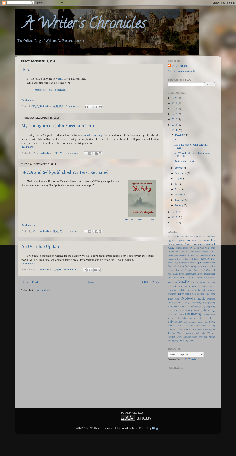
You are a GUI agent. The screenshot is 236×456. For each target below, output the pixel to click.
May (178, 189)
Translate (171, 333)
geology (171, 270)
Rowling (196, 314)
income (200, 273)
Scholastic (182, 318)
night (177, 298)
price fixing (173, 310)
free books (172, 266)
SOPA (175, 325)
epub (199, 262)
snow (170, 325)
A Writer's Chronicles (80, 24)
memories (210, 290)
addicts (202, 236)
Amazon (171, 244)
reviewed (182, 314)
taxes (188, 329)
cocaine (171, 251)
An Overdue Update (40, 246)
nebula (188, 293)
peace (194, 302)
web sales (200, 333)
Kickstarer (210, 277)
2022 (175, 97)
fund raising (190, 266)
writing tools (187, 340)
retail (175, 314)
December (180, 134)
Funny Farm (202, 266)
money (180, 293)
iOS (185, 277)
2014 (175, 130)
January (179, 205)
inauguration (190, 273)
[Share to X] (93, 107)
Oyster (170, 302)
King (181, 286)
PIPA (170, 306)
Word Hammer (184, 336)
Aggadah (172, 240)
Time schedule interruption (203, 329)
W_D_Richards (41, 106)
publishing (208, 310)
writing (212, 336)
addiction (194, 236)
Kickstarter (172, 282)
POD (182, 306)
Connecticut (195, 251)
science (193, 318)
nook (201, 298)
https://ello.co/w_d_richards (51, 89)
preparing (210, 306)
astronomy (187, 247)
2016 (175, 119)
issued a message (93, 135)
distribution (195, 259)
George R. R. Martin (184, 270)
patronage (186, 302)
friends (181, 266)
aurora (196, 247)
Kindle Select (198, 282)
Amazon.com (198, 244)
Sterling (186, 325)
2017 (175, 114)
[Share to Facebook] (97, 107)
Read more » (28, 100)
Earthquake (184, 262)
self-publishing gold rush (196, 321)
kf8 (203, 277)
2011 (175, 222)
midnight (172, 293)
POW (187, 306)
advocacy (211, 236)
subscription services (176, 329)
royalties (206, 314)
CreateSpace (173, 255)
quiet (170, 314)
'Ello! (26, 69)
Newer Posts (30, 281)
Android (210, 244)
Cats (202, 247)
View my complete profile (181, 71)
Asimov (179, 247)
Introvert (178, 277)
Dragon (205, 259)
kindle (183, 281)
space (180, 325)
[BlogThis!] (90, 107)
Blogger (156, 428)
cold (178, 251)
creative (182, 255)
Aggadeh (181, 240)
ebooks (193, 262)
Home (91, 281)
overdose (211, 298)
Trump (180, 333)
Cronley (190, 255)
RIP (188, 314)
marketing (182, 290)
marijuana (205, 286)
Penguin (200, 302)
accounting (173, 236)
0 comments (72, 106)
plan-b (176, 306)
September (181, 173)
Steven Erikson (197, 325)
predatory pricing (198, 306)
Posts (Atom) (43, 290)
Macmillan (195, 286)
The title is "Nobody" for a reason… (142, 219)
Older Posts (150, 281)
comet (185, 251)
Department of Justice (178, 259)
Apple (171, 247)
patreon (177, 302)
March (179, 194)
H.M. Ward (205, 270)
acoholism (185, 236)
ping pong (210, 302)
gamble (212, 266)
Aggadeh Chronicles (201, 240)
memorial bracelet (196, 290)
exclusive (207, 262)
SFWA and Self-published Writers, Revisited (65, 172)
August (179, 178)
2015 (175, 124)
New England (198, 293)
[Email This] (86, 107)
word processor (199, 336)
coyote (205, 251)
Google (197, 270)
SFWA (212, 321)
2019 (175, 103)
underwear (189, 333)
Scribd (202, 318)
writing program (175, 340)
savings (171, 318)
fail (213, 262)
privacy (189, 310)
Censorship (210, 247)
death (212, 255)
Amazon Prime (183, 244)
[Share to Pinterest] (100, 107)
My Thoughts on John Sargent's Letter (59, 126)
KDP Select (197, 277)
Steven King (209, 325)
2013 (175, 212)
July (177, 184)
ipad (189, 277)
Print (182, 310)
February (180, 200)
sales (213, 314)
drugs (175, 262)
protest (196, 310)
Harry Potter (178, 273)
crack (212, 251)
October (179, 168)
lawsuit (187, 286)
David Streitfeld (201, 255)
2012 (175, 217)
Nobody (188, 298)
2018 (175, 108)
